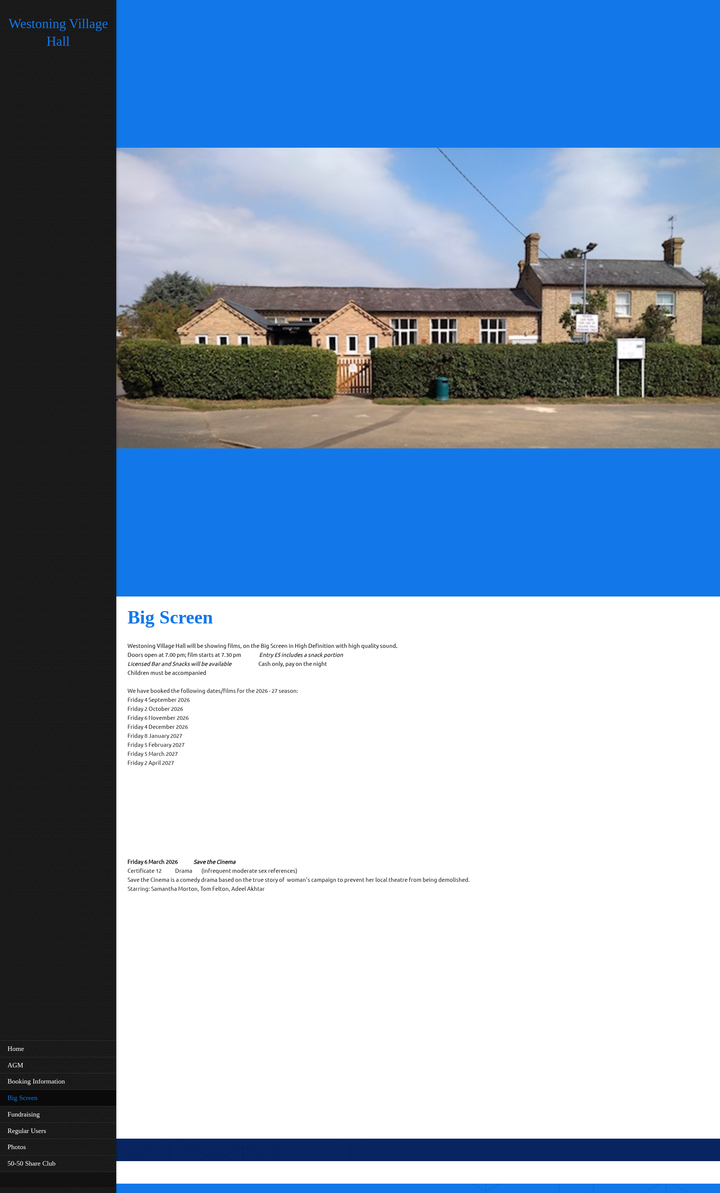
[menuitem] (58, 1048)
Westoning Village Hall (58, 32)
